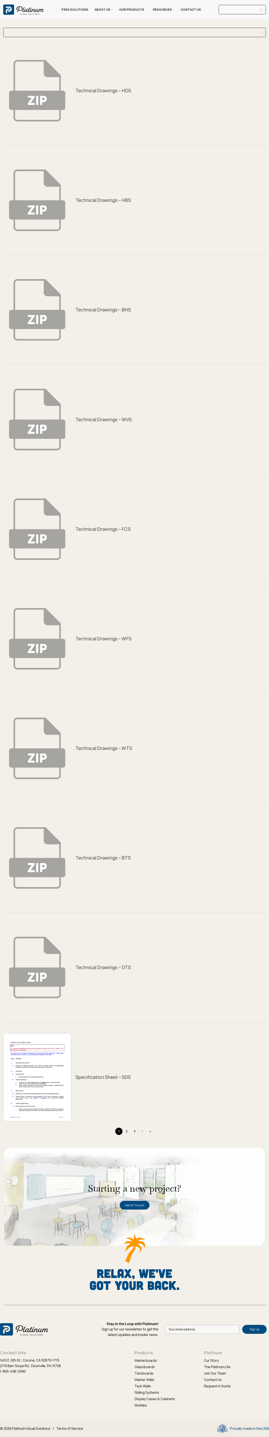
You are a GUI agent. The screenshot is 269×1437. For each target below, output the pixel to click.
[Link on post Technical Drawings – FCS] (37, 529)
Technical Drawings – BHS (103, 310)
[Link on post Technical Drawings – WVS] (37, 419)
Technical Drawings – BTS (103, 858)
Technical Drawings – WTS (103, 748)
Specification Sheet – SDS (103, 1077)
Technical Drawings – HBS (103, 200)
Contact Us (213, 1379)
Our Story (211, 1360)
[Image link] (24, 1329)
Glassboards (145, 1367)
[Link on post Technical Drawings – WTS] (37, 748)
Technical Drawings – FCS (103, 529)
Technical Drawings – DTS (103, 967)
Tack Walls (143, 1386)
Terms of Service (69, 1428)
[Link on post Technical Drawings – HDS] (37, 91)
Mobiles (141, 1405)
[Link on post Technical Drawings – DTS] (37, 967)
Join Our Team (215, 1373)
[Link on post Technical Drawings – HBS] (37, 200)
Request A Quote (217, 1386)
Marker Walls (144, 1379)
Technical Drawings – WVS (103, 419)
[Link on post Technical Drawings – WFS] (37, 639)
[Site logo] (23, 9)
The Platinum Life (217, 1367)
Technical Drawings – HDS (103, 90)
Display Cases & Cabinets (155, 1398)
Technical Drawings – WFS (103, 638)
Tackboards (144, 1373)
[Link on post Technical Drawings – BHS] (37, 310)
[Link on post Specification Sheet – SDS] (37, 1077)
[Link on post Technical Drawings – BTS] (37, 858)
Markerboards (146, 1360)
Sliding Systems (147, 1392)
